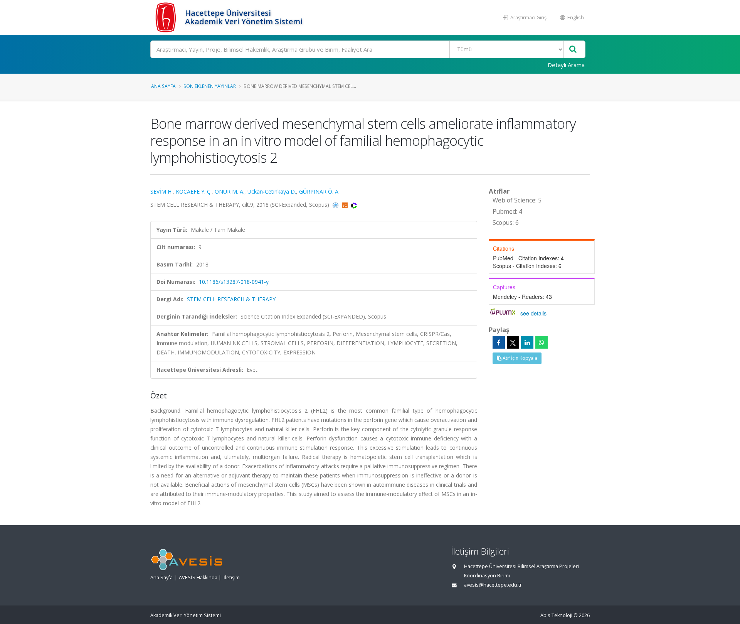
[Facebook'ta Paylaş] (499, 342)
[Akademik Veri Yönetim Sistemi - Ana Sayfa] (166, 17)
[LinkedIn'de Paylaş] (527, 342)
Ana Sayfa (163, 86)
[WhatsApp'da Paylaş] (541, 342)
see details (533, 313)
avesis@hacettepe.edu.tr (493, 585)
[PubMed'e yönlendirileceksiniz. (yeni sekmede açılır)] (336, 204)
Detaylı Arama (566, 65)
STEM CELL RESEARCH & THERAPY (231, 299)
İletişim (232, 577)
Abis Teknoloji (556, 615)
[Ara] (573, 49)
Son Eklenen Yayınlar (209, 86)
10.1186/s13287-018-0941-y (234, 281)
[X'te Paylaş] (513, 342)
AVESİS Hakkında (198, 577)
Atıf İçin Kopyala (519, 358)
